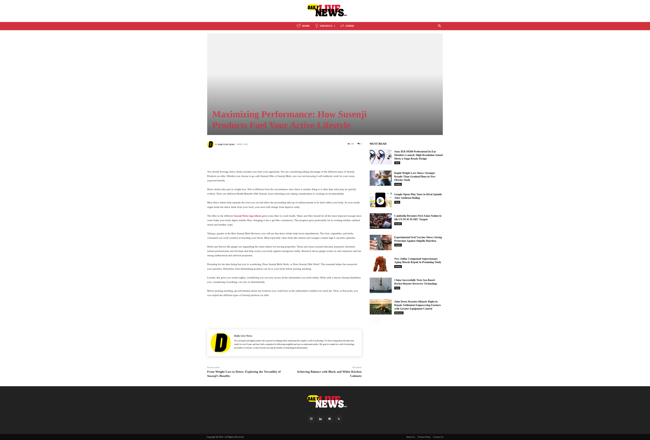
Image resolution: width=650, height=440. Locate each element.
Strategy (326, 26)
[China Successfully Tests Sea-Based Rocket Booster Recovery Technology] (381, 285)
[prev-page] (372, 320)
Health (398, 184)
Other (349, 26)
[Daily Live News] (325, 11)
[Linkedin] (320, 419)
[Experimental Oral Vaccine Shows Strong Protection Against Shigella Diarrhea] (381, 242)
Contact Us (438, 436)
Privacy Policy (424, 436)
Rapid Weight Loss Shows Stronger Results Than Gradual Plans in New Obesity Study (415, 177)
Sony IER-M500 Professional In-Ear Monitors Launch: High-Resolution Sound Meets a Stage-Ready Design (418, 155)
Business (399, 313)
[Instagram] (311, 418)
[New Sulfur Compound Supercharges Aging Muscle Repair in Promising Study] (381, 264)
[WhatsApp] (300, 156)
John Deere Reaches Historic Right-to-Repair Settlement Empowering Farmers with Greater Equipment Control (417, 305)
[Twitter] (279, 156)
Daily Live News (226, 144)
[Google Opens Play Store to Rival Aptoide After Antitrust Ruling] (381, 199)
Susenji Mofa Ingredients (247, 216)
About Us (410, 436)
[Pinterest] (289, 156)
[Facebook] (269, 156)
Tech (397, 163)
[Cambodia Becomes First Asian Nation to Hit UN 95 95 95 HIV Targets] (381, 221)
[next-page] (377, 320)
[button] (439, 26)
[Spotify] (329, 419)
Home (306, 26)
